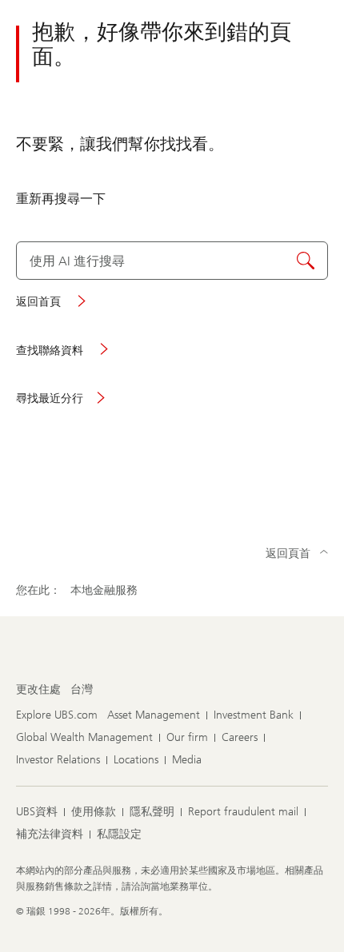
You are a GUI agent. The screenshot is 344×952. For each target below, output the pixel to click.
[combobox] (172, 260)
